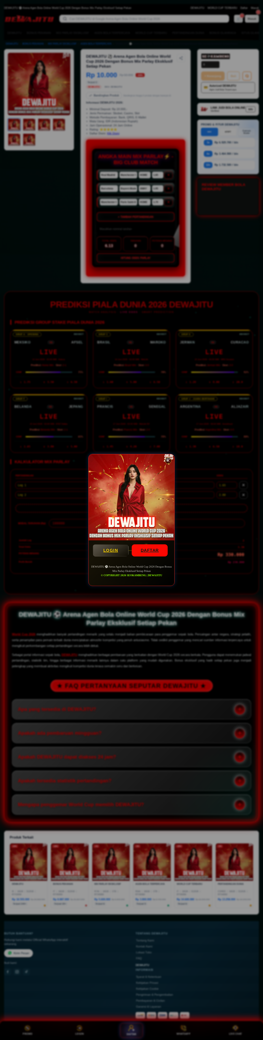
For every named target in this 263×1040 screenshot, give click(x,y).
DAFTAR (150, 550)
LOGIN (110, 550)
